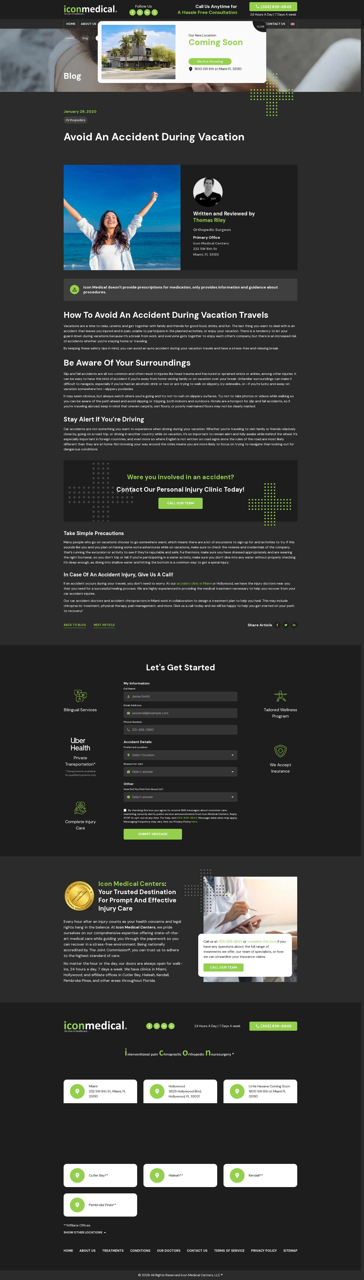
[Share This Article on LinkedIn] (294, 625)
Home (70, 24)
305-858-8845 (187, 818)
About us (88, 24)
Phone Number (133, 722)
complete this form (262, 941)
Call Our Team (223, 967)
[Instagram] (140, 12)
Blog (85, 38)
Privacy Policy (264, 1251)
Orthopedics (75, 120)
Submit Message (152, 834)
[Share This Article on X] (286, 625)
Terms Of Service (229, 1251)
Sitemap (290, 1251)
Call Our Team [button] (180, 503)
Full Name (129, 688)
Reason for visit (133, 764)
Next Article (104, 625)
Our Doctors (169, 1251)
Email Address (133, 705)
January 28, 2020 (80, 111)
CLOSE (261, 26)
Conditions (140, 1251)
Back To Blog (75, 625)
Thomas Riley (209, 220)
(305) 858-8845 (276, 6)
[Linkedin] (147, 12)
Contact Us (275, 24)
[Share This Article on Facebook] (277, 625)
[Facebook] (132, 12)
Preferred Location (135, 747)
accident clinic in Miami (194, 583)
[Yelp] (154, 12)
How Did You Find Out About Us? (143, 789)
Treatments (113, 1251)
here (194, 821)
